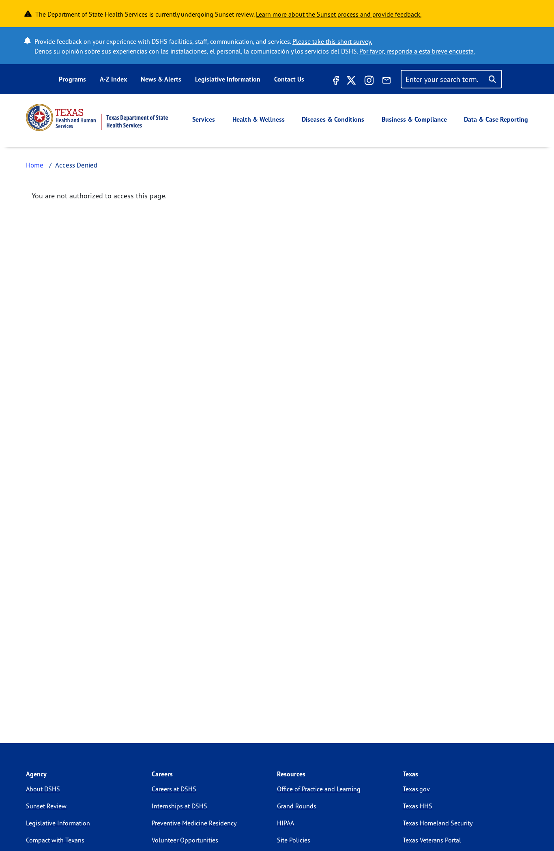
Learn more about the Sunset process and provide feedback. (338, 14)
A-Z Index (113, 79)
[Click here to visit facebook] (335, 81)
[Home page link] (97, 117)
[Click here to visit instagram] (369, 81)
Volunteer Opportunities (185, 840)
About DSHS (43, 789)
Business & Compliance (414, 119)
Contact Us (289, 79)
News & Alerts (161, 79)
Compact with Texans (55, 840)
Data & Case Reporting (496, 119)
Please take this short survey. (332, 41)
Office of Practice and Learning (319, 789)
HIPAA (285, 823)
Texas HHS (417, 806)
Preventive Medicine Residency (194, 823)
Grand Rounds (296, 806)
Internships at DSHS (179, 806)
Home (34, 165)
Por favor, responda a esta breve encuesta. (417, 51)
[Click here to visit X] (351, 81)
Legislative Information (227, 79)
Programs (72, 79)
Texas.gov (416, 789)
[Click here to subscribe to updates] (386, 81)
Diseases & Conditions (333, 119)
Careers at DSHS (174, 789)
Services (203, 119)
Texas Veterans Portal (432, 840)
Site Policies (293, 840)
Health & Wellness (258, 119)
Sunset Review (46, 806)
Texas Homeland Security (437, 823)
